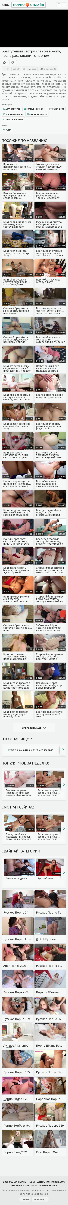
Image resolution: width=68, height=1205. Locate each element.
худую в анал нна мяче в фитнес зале (31, 750)
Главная (25, 1199)
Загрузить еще (32, 727)
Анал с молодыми (14, 119)
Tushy (8, 130)
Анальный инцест (38, 114)
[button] (63, 750)
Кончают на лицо (14, 114)
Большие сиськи (34, 109)
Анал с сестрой (13, 109)
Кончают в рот (56, 109)
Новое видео (40, 1199)
